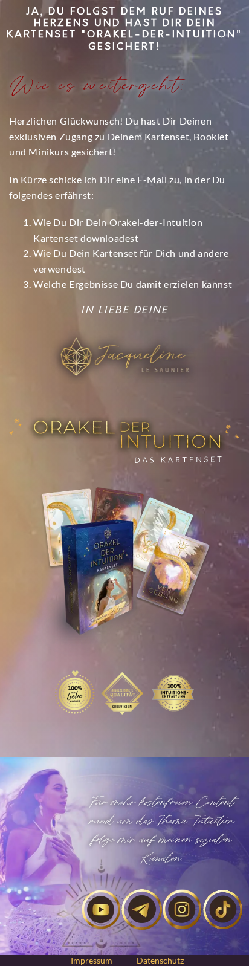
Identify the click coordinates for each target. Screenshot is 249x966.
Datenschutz (160, 960)
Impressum (91, 960)
